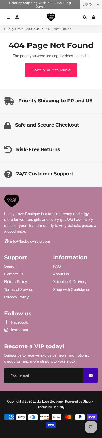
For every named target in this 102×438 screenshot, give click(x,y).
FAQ (57, 266)
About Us (61, 274)
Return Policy (15, 281)
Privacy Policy (16, 297)
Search (10, 266)
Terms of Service (18, 289)
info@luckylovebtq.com (29, 241)
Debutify (58, 407)
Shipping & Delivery (70, 281)
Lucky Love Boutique (22, 29)
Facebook (19, 322)
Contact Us (14, 274)
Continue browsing (51, 70)
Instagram (19, 330)
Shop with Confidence (71, 289)
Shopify (88, 401)
